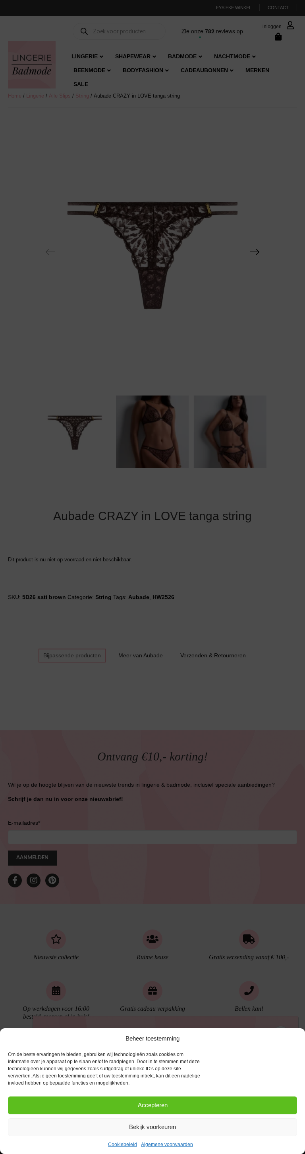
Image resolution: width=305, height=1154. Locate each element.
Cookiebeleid (122, 1144)
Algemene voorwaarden (167, 1144)
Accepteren (153, 1105)
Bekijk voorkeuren (152, 1126)
